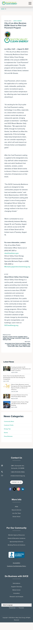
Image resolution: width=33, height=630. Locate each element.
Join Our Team (16, 513)
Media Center (16, 590)
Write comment (17, 21)
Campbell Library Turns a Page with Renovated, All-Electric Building (20, 403)
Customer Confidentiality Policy (16, 566)
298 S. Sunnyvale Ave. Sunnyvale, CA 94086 (17, 467)
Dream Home (16, 516)
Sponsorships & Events (16, 541)
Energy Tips (7, 429)
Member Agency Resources (16, 535)
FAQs (16, 506)
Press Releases (8, 436)
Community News (9, 421)
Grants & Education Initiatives (16, 538)
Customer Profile (8, 425)
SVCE (3, 9)
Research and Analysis (16, 596)
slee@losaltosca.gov (11, 253)
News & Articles (16, 510)
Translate (21, 608)
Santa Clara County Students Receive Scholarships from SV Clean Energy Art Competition (14, 377)
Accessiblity (16, 563)
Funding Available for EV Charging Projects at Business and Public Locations (21, 368)
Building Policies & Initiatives (16, 545)
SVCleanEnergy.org (11, 325)
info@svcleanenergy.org (18, 476)
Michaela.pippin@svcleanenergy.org (17, 267)
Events (6, 432)
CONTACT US (15, 482)
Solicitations (16, 583)
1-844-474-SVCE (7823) (18, 472)
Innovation (16, 593)
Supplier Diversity (16, 586)
